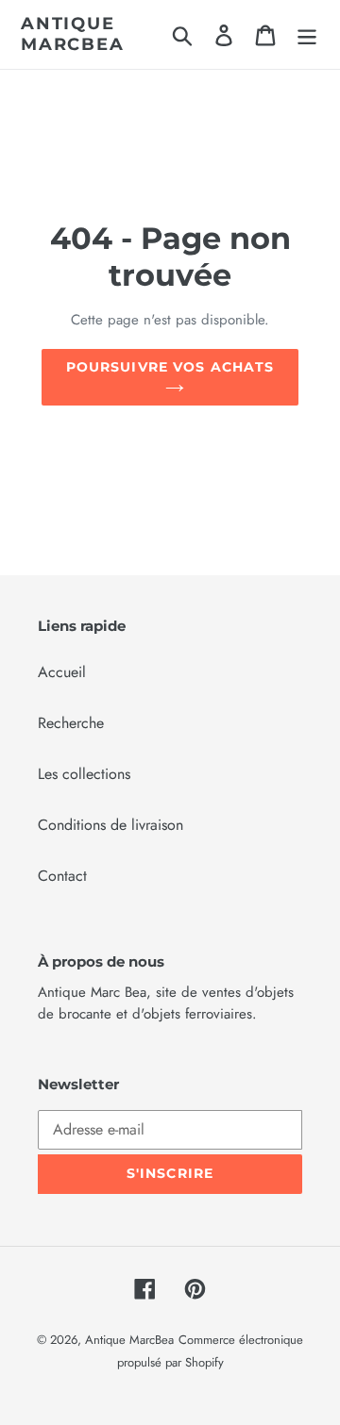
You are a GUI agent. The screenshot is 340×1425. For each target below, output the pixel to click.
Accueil (62, 672)
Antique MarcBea (73, 34)
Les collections (84, 774)
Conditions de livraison (110, 825)
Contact (62, 875)
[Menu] (307, 34)
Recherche (71, 723)
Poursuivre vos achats (170, 366)
